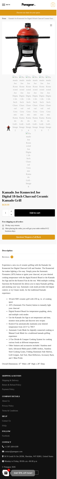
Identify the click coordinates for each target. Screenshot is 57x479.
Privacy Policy (8, 406)
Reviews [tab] (7, 257)
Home (4, 18)
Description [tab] (7, 250)
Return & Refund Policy (11, 385)
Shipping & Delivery (10, 380)
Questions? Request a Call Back (28, 237)
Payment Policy (8, 389)
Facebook (6, 436)
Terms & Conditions (10, 411)
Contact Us (6, 421)
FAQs (4, 426)
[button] (52, 5)
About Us (6, 401)
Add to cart (34, 213)
